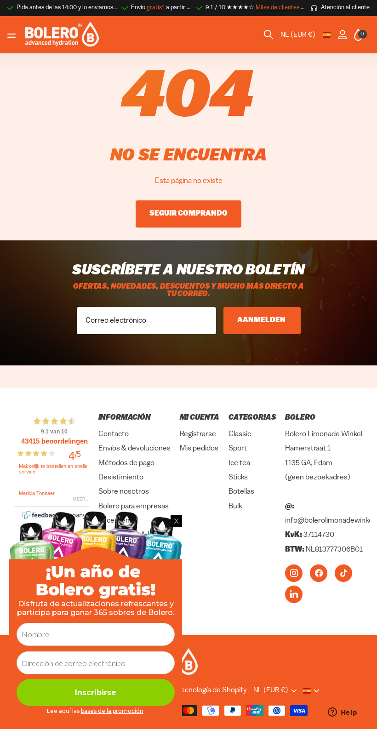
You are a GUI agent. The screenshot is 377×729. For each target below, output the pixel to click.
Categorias (252, 417)
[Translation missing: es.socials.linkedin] (294, 594)
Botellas (241, 492)
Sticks (238, 477)
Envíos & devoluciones (134, 449)
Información (124, 417)
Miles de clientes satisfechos (293, 8)
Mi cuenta (200, 417)
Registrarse (198, 434)
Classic (239, 434)
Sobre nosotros (123, 492)
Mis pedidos (199, 449)
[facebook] (318, 573)
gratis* (156, 8)
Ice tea (239, 463)
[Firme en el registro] (342, 34)
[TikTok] (343, 573)
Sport (237, 449)
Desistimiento (120, 477)
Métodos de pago (126, 463)
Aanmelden (262, 320)
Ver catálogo (12, 34)
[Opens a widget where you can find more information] (342, 712)
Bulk (235, 506)
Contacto (113, 434)
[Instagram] (294, 573)
